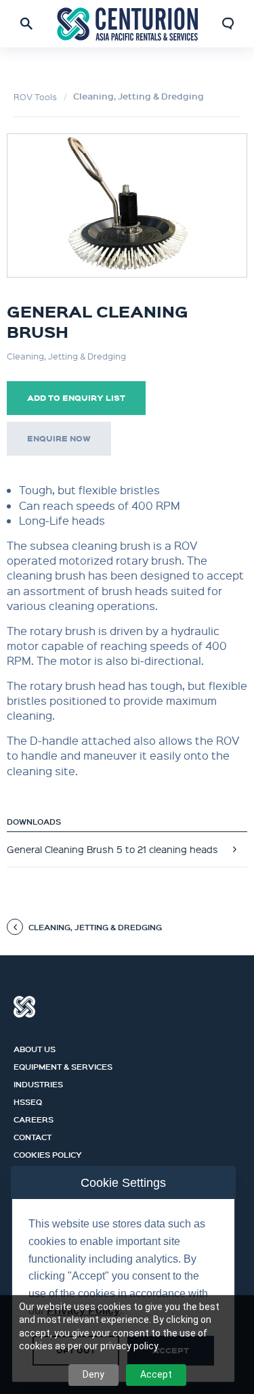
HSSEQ (28, 1100)
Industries (38, 1083)
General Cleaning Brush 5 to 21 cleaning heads (112, 849)
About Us (35, 1047)
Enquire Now (59, 438)
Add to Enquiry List (76, 398)
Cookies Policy (48, 1153)
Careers (34, 1118)
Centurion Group (24, 1007)
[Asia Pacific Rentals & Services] (127, 23)
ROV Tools (35, 96)
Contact (32, 1135)
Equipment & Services (63, 1065)
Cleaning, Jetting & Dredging (138, 96)
